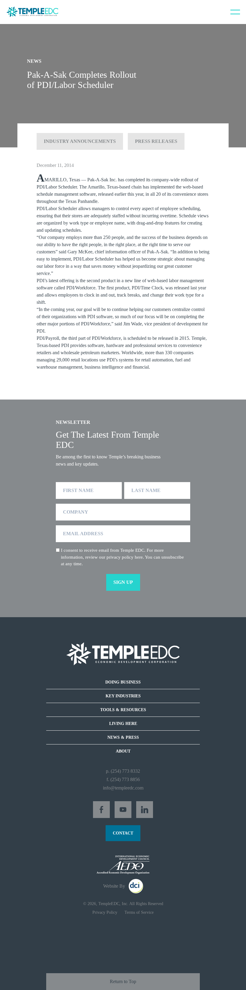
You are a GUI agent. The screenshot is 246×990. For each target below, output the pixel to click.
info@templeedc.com (123, 787)
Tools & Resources (123, 710)
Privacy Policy (104, 912)
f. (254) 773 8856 (123, 779)
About (123, 751)
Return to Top (123, 981)
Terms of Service (139, 912)
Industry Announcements (80, 141)
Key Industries (123, 696)
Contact (123, 833)
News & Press (123, 737)
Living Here (123, 723)
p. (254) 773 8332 (123, 771)
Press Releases (156, 141)
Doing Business (123, 682)
